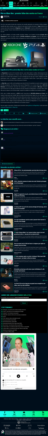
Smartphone (16, 265)
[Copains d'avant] (18, 428)
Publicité (24, 418)
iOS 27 (4, 316)
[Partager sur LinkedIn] (23, 113)
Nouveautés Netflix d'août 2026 (9, 320)
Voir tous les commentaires (7, 164)
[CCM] (18, 425)
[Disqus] (24, 146)
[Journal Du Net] (29, 425)
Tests (18, 8)
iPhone (15, 177)
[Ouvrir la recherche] (46, 1)
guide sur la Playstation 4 (34, 105)
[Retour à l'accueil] (24, 0)
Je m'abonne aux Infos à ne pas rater (11, 20)
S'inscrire (24, 303)
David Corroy (6, 16)
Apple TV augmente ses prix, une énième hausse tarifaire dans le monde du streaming (30, 195)
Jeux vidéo (14, 8)
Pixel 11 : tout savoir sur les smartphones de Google (13, 311)
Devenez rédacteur (15, 418)
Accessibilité (19, 420)
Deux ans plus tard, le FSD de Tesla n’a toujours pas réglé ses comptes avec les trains (29, 244)
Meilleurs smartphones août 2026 (10, 330)
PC (7, 5)
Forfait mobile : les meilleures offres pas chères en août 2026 (15, 328)
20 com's (40, 17)
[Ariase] (41, 428)
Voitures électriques (18, 252)
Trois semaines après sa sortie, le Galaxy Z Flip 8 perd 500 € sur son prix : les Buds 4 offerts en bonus (29, 257)
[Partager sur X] (5, 113)
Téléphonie (2, 5)
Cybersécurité (36, 5)
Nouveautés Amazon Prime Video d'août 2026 (12, 323)
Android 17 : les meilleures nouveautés (10, 313)
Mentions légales (30, 418)
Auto (15, 5)
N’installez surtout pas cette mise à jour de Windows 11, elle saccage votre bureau (29, 270)
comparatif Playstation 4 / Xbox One (9, 107)
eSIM (41, 6)
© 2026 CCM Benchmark (26, 420)
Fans (4, 415)
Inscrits (33, 415)
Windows (16, 280)
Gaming (11, 5)
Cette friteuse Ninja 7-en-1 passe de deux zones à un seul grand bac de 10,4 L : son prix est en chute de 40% (29, 233)
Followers (14, 415)
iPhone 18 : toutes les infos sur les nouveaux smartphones (14, 314)
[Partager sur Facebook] (14, 113)
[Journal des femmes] (7, 425)
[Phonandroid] (2, 432)
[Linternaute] (41, 425)
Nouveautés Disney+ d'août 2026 (10, 321)
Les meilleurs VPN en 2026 (8, 331)
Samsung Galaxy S (17, 216)
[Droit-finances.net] (7, 428)
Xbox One (6, 110)
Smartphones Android (18, 228)
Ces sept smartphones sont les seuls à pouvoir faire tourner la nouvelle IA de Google (30, 220)
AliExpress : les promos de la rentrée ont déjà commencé (14, 309)
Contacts (20, 418)
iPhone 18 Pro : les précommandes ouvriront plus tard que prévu (30, 170)
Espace (18, 5)
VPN (31, 5)
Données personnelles (37, 418)
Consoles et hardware (8, 8)
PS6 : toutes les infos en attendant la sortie (11, 318)
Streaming (16, 203)
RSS (43, 415)
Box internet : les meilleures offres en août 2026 (12, 325)
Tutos (27, 5)
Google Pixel (16, 291)
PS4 (2, 110)
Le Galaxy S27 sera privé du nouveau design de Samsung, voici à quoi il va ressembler (30, 208)
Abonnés (24, 415)
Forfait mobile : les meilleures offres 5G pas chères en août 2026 (16, 326)
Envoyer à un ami (34, 113)
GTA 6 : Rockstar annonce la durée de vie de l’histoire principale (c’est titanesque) (30, 182)
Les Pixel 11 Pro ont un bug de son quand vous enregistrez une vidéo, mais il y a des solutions (29, 284)
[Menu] (1, 1)
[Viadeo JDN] (29, 428)
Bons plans (23, 5)
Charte (43, 418)
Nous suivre (44, 113)
